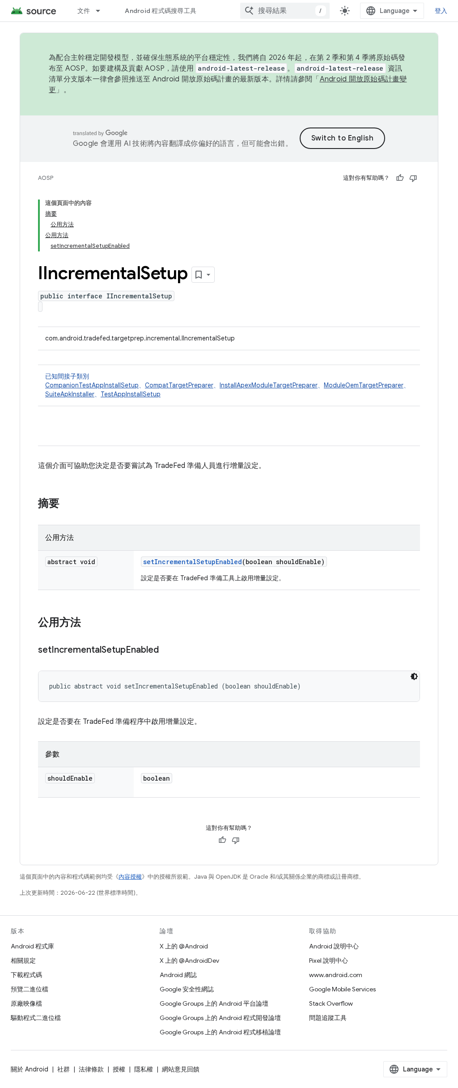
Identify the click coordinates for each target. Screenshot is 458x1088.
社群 (63, 1069)
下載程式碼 (26, 975)
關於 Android (29, 1069)
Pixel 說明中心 (328, 960)
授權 (119, 1069)
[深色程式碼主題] (414, 676)
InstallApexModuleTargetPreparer (269, 385)
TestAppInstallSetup (131, 394)
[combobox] (285, 11)
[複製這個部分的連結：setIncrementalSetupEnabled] (168, 650)
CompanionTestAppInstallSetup (92, 385)
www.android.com (335, 975)
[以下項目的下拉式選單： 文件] (102, 10)
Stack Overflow (331, 1003)
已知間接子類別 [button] (227, 385)
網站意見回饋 (180, 1069)
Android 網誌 (178, 975)
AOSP (45, 178)
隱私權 (143, 1069)
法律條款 (91, 1069)
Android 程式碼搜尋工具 (160, 11)
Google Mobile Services (342, 989)
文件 (83, 11)
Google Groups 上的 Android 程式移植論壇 (220, 1032)
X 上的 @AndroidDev (189, 960)
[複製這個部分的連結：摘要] (68, 504)
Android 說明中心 (334, 946)
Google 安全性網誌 (187, 989)
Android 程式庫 (32, 946)
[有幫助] (400, 178)
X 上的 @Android (184, 946)
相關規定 (23, 960)
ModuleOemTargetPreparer (363, 385)
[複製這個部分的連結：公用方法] (90, 623)
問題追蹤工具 (328, 1018)
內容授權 (130, 876)
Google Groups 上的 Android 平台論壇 (214, 1003)
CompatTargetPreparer (179, 385)
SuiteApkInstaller (69, 394)
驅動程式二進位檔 (36, 1018)
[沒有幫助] (413, 178)
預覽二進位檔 (29, 989)
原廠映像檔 (26, 1003)
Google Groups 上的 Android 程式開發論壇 (220, 1018)
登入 (441, 11)
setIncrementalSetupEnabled (192, 561)
